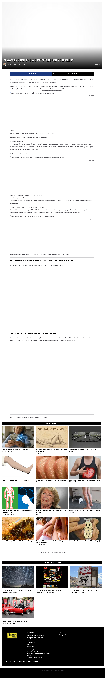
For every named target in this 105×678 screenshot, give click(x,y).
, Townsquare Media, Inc (21, 661)
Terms (28, 644)
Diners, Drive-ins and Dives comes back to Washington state (17, 622)
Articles (18, 420)
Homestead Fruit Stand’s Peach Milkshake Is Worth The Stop (85, 592)
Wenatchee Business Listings (34, 657)
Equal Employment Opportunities (35, 635)
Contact (29, 655)
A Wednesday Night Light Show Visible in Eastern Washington (17, 592)
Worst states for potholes (41, 417)
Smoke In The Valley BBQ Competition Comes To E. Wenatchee (50, 592)
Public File (29, 639)
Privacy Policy (30, 648)
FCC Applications (31, 642)
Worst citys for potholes (28, 417)
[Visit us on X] (66, 635)
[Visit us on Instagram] (63, 635)
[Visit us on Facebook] (59, 635)
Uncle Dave (9, 64)
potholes (19, 417)
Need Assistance (37, 639)
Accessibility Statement (33, 650)
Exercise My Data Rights (33, 651)
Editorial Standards (32, 640)
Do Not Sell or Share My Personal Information (38, 653)
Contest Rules (30, 646)
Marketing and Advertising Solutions (36, 637)
